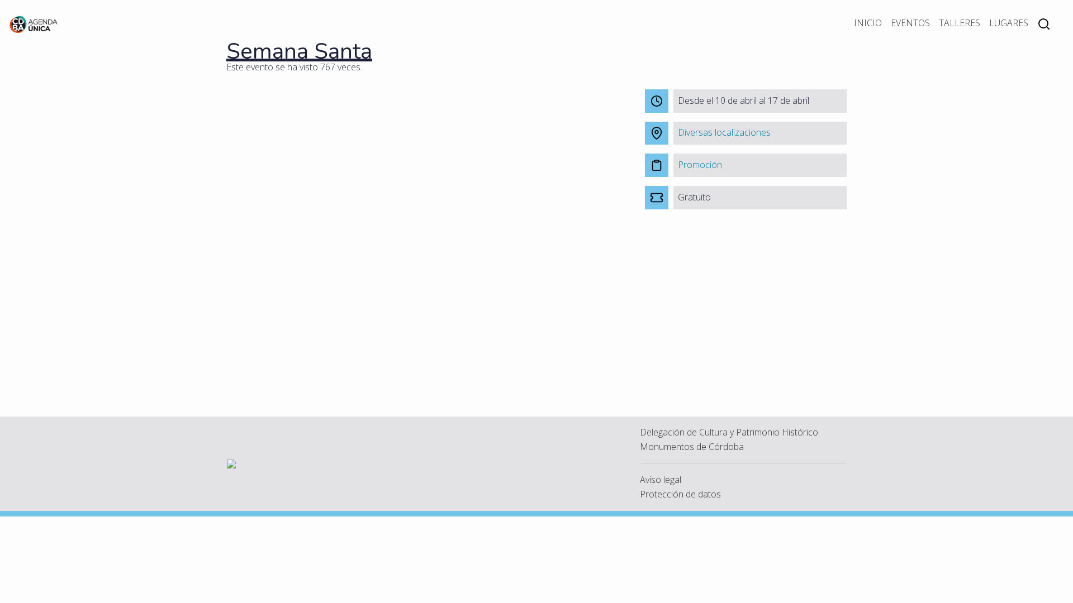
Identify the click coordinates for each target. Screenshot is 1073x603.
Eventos (910, 23)
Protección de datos (680, 494)
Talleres (959, 23)
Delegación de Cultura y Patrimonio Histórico (729, 432)
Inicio (868, 23)
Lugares (1008, 23)
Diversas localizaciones (724, 132)
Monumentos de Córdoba (692, 447)
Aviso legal (660, 479)
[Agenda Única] (34, 23)
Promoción (700, 165)
